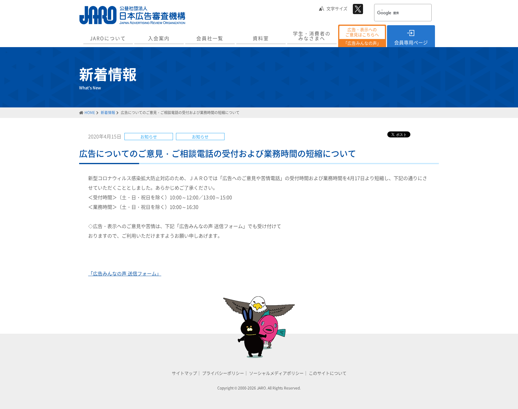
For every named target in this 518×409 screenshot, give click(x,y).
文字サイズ (336, 8)
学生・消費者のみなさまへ (312, 36)
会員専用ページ (411, 42)
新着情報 (108, 112)
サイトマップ (184, 373)
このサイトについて (328, 373)
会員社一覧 (209, 38)
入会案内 (159, 38)
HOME (90, 112)
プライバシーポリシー (223, 373)
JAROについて (108, 38)
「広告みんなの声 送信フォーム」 (124, 273)
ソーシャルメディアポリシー (276, 373)
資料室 (261, 38)
